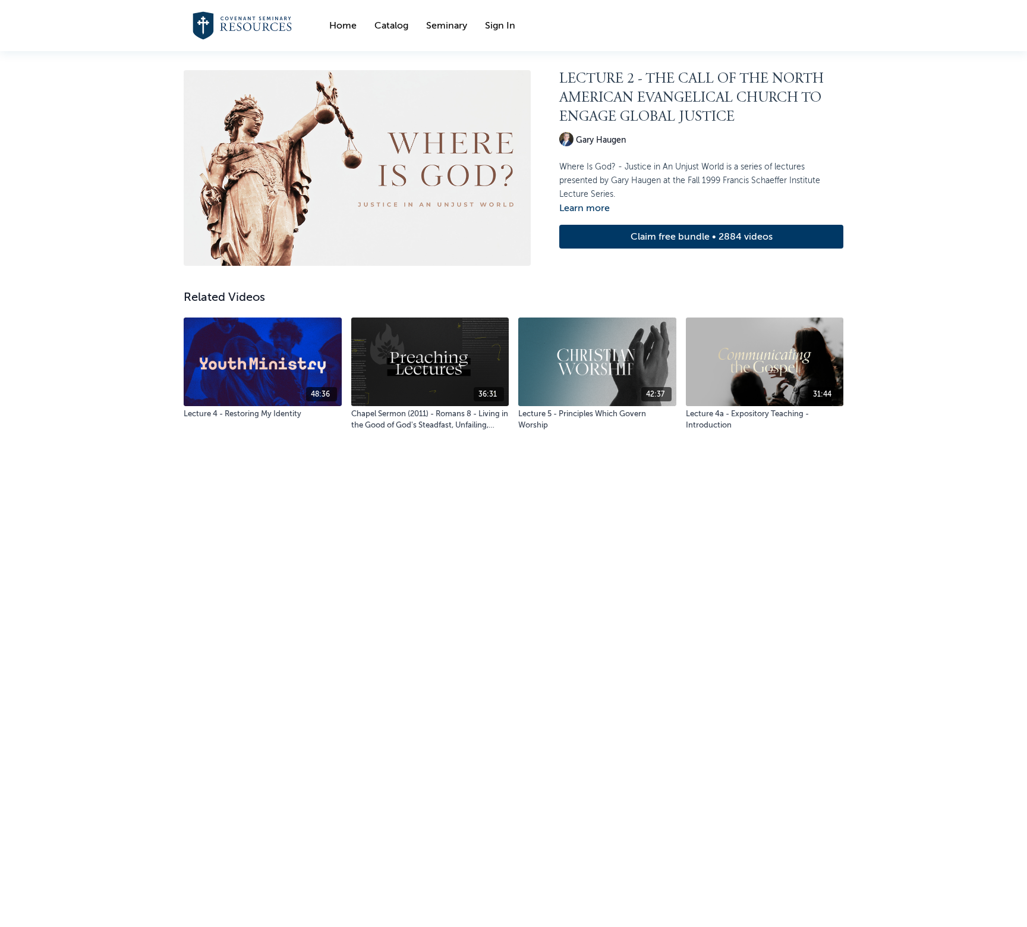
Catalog (391, 25)
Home (343, 25)
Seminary (446, 25)
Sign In (500, 25)
